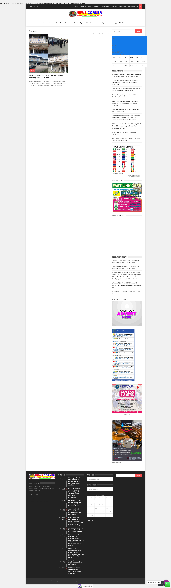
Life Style (122, 23)
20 (92, 512)
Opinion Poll (84, 23)
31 (107, 515)
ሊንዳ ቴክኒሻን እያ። (117, 291)
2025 (99, 34)
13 (92, 508)
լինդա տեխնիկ (117, 273)
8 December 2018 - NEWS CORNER (122, 354)
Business (68, 23)
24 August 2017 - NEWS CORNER (121, 358)
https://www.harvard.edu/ (120, 260)
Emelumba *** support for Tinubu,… (121, 372)
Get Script (117, 380)
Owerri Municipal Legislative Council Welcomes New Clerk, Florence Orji (126, 96)
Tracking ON (129, 380)
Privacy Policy (105, 7)
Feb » (93, 520)
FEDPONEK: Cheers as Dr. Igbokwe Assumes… (121, 345)
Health (76, 23)
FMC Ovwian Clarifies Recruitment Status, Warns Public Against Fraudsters (126, 139)
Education (59, 23)
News (45, 23)
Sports (104, 23)
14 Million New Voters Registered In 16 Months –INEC (125, 261)
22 (99, 512)
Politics (51, 23)
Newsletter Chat (133, 7)
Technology (113, 23)
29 (99, 515)
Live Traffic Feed (123, 331)
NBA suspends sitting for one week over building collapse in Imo (46, 76)
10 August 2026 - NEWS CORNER (121, 363)
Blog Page (114, 7)
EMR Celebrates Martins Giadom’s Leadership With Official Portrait (75, 529)
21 (96, 512)
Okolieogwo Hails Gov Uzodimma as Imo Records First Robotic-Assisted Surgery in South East (126, 75)
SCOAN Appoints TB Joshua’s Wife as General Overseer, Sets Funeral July (126, 285)
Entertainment (95, 23)
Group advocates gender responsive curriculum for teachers (75, 562)
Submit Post (122, 7)
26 (88, 515)
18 (110, 508)
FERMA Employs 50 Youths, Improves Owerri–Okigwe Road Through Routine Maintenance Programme (125, 82)
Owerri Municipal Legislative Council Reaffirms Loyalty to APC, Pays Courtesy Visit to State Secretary (125, 103)
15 (99, 508)
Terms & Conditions (93, 7)
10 (107, 505)
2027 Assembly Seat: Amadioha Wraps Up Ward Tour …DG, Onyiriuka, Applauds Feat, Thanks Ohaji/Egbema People (126, 126)
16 (103, 508)
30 (103, 515)
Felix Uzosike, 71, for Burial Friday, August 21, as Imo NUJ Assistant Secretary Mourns (126, 90)
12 (88, 508)
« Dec (88, 520)
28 (96, 515)
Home (76, 7)
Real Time (123, 380)
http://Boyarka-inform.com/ (120, 266)
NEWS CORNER (125, 368)
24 (107, 512)
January (104, 34)
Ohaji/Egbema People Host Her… (121, 377)
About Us (83, 7)
